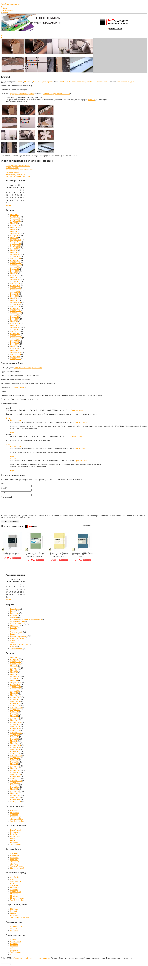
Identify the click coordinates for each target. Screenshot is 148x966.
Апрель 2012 (15, 275)
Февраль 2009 (15, 352)
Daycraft (13, 883)
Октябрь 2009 (15, 336)
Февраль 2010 (15, 327)
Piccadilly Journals (17, 898)
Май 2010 (14, 321)
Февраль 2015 (15, 233)
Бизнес (13, 611)
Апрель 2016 (15, 225)
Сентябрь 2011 (16, 290)
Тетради (13, 642)
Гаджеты (13, 615)
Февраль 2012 (15, 279)
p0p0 (66, 82)
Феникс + (14, 954)
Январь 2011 (15, 304)
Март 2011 (14, 300)
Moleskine (14, 894)
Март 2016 (14, 227)
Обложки (14, 630)
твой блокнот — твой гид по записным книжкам (30, 958)
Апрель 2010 (15, 323)
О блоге (4, 8)
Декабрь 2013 (15, 244)
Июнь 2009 (14, 344)
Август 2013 (15, 248)
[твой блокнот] (74, 2)
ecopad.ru (91, 100)
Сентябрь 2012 (16, 265)
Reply (8, 418)
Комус (12, 840)
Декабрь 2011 (15, 284)
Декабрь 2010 (15, 307)
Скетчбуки (14, 640)
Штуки (13, 646)
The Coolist (14, 862)
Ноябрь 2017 (15, 217)
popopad (13, 458)
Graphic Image (15, 817)
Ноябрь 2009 (15, 334)
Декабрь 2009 (15, 332)
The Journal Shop (16, 819)
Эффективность (16, 649)
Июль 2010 (14, 317)
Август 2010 (15, 315)
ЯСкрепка (14, 931)
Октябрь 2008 (15, 359)
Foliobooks (14, 946)
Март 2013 (14, 252)
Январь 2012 (15, 281)
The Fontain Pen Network (19, 917)
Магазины (28, 82)
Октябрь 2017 (15, 219)
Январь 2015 (15, 236)
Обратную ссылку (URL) (126, 82)
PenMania (14, 860)
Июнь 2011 (14, 296)
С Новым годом (17, 387)
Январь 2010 (15, 329)
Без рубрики (15, 609)
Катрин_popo (15, 420)
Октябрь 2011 (15, 288)
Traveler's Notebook (17, 821)
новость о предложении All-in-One (56, 94)
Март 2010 (14, 325)
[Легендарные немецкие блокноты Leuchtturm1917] (32, 31)
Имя (2, 483)
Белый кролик (15, 836)
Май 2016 (14, 223)
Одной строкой (47, 82)
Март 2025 (14, 215)
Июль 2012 (14, 269)
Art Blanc (13, 939)
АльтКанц (14, 950)
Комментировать (101, 82)
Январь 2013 (15, 256)
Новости (36, 82)
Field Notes (14, 813)
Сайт (3, 492)
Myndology (14, 896)
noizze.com (14, 858)
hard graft (13, 911)
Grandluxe (14, 815)
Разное (12, 634)
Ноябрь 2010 (15, 309)
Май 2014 (14, 238)
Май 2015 (14, 229)
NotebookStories (16, 926)
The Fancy (14, 864)
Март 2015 (14, 231)
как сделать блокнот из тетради (18, 176)
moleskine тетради (13, 172)
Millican (13, 913)
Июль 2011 (14, 294)
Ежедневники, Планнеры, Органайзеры (26, 619)
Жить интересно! (17, 868)
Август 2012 (15, 267)
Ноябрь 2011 (15, 286)
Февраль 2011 (15, 302)
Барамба (13, 834)
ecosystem (14, 885)
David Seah (14, 856)
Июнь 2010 (14, 319)
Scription (13, 928)
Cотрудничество (7, 10)
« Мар (8, 205)
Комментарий (6, 497)
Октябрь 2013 (15, 246)
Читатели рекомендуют (19, 644)
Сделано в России (17, 638)
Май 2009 (14, 346)
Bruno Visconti (15, 830)
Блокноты (19, 82)
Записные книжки (17, 624)
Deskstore (13, 811)
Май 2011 (14, 298)
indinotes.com (15, 832)
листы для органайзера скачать (18, 166)
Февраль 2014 (15, 240)
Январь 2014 (15, 242)
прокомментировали (25, 94)
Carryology (14, 853)
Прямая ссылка (77, 410)
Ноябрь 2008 (15, 357)
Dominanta (14, 944)
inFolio (12, 948)
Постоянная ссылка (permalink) (81, 82)
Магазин (4, 12)
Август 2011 (15, 292)
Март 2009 (14, 350)
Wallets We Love (16, 866)
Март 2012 (14, 277)
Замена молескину (17, 621)
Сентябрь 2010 (16, 313)
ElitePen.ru (14, 909)
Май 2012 (14, 273)
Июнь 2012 (14, 271)
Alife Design (15, 877)
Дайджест (14, 617)
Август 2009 (15, 340)
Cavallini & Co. (16, 881)
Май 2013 (14, 250)
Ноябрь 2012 (15, 261)
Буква (12, 838)
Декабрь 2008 (15, 355)
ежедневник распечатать (15, 174)
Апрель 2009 (15, 348)
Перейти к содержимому (10, 4)
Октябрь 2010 (15, 311)
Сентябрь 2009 (16, 338)
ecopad (61, 82)
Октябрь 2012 (15, 263)
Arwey (12, 879)
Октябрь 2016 (15, 221)
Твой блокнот (15, 845)
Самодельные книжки (19, 636)
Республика (14, 842)
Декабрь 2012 (15, 259)
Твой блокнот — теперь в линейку (28, 368)
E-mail (3, 488)
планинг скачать (12, 168)
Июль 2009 (14, 342)
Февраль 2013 (15, 254)
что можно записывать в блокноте (19, 170)
